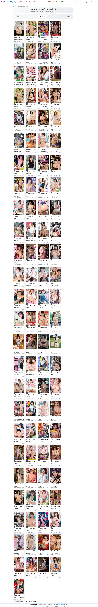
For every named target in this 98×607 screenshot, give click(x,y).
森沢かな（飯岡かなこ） (19, 330)
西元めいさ (53, 374)
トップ (14, 6)
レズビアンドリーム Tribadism (32, 82)
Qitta (56, 604)
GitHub (66, 604)
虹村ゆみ (44, 151)
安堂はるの (16, 263)
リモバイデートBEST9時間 (19, 59)
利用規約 (34, 606)
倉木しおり (33, 240)
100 (45, 1)
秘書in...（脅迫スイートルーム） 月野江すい (48, 573)
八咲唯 (27, 218)
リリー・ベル (29, 84)
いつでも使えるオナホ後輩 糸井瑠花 (21, 439)
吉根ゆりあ (41, 553)
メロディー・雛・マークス (19, 62)
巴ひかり (40, 463)
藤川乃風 (40, 352)
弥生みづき (41, 39)
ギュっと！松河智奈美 (43, 82)
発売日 (63, 1)
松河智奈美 (41, 84)
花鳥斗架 (56, 240)
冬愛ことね (41, 240)
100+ (31, 1)
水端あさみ (41, 374)
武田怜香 (52, 463)
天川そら (28, 307)
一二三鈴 (40, 151)
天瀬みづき (45, 263)
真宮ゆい (52, 530)
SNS (68, 1)
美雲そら (40, 62)
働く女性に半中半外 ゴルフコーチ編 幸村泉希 (60, 350)
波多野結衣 (16, 463)
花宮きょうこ (41, 441)
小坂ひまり (16, 419)
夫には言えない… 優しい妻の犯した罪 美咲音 (60, 216)
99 (26, 1)
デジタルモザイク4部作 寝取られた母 (58, 37)
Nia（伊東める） (29, 463)
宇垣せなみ (28, 106)
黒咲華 (52, 419)
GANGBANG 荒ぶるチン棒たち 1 (45, 104)
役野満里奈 (53, 330)
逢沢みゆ (28, 441)
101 (36, 1)
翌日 (68, 16)
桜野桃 (52, 263)
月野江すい (16, 307)
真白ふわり (28, 330)
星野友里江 (53, 84)
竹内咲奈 (40, 173)
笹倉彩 (15, 173)
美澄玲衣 (56, 285)
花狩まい (44, 62)
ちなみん (20, 84)
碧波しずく (41, 263)
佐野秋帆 (16, 486)
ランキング (56, 1)
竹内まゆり (16, 129)
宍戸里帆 (40, 396)
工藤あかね (16, 597)
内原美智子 (58, 84)
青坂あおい (28, 285)
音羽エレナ (28, 196)
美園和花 (16, 151)
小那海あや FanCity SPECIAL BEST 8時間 (23, 193)
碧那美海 (52, 508)
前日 (18, 16)
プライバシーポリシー (40, 606)
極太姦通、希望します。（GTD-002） (47, 260)
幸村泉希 (52, 352)
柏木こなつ (24, 84)
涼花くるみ (24, 419)
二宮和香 (28, 39)
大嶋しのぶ (58, 39)
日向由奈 (40, 285)
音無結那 (40, 196)
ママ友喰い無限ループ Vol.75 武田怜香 (59, 461)
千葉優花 (52, 553)
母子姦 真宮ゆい (54, 528)
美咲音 (52, 218)
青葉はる (52, 196)
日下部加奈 (16, 39)
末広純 (15, 575)
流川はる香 (41, 307)
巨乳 (50, 1)
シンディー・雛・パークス (56, 151)
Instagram (62, 604)
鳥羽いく (28, 575)
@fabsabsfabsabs (60, 606)
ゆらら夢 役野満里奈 (55, 327)
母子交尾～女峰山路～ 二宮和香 (20, 104)
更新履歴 (47, 606)
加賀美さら (48, 62)
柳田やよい (53, 39)
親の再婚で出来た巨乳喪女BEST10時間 (22, 82)
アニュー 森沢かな (18, 327)
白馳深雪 (28, 396)
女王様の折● (17, 595)
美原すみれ (28, 62)
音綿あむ (28, 508)
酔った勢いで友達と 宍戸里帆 (57, 394)
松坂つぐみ (53, 62)
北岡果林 (16, 285)
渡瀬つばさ (53, 129)
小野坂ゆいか (41, 129)
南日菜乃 (28, 151)
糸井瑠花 (48, 151)
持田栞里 (45, 39)
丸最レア (16, 240)
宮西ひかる (16, 374)
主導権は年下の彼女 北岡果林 (45, 483)
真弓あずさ (16, 352)
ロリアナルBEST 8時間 (43, 59)
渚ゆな (20, 419)
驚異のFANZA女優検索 (9, 2)
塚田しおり (53, 106)
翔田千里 (28, 129)
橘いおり (52, 240)
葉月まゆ (52, 441)
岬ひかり (40, 218)
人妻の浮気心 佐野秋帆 (19, 483)
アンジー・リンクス (43, 106)
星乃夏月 (16, 84)
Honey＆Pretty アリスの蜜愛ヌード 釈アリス (23, 37)
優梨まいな (41, 330)
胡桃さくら (28, 173)
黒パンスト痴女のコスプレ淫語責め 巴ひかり (48, 461)
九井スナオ (20, 151)
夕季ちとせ (28, 530)
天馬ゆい (52, 285)
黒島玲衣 (40, 419)
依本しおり (28, 240)
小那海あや (16, 196)
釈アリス (21, 39)
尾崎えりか (28, 352)
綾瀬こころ (28, 553)
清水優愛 (56, 553)
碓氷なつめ (16, 553)
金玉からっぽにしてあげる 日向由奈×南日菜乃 (36, 372)
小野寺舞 (20, 396)
